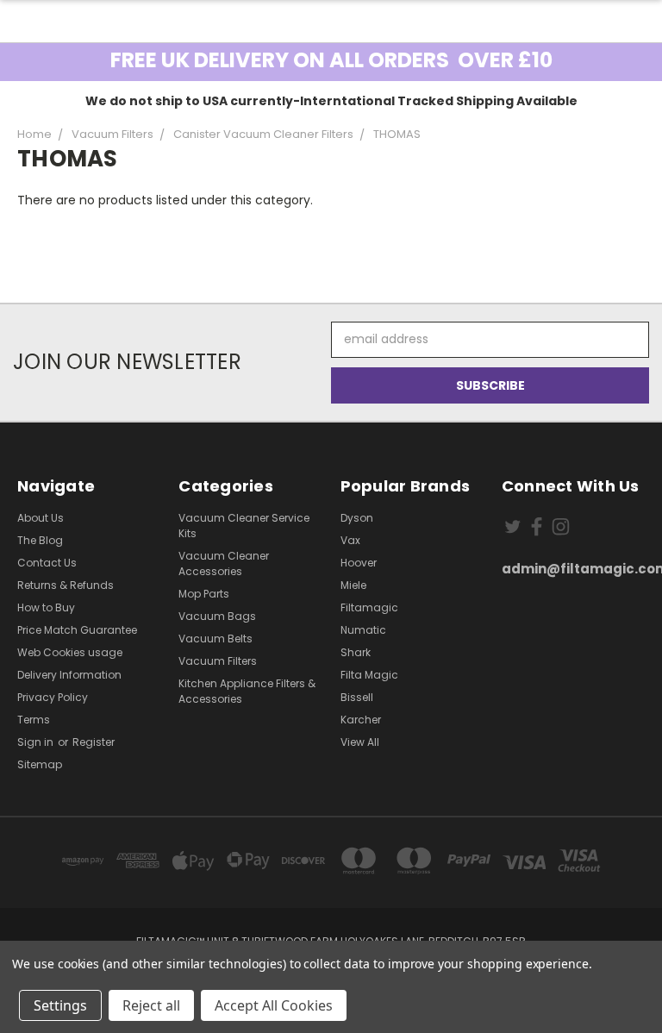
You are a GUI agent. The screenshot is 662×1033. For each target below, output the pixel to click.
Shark (355, 652)
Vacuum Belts (215, 638)
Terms (33, 719)
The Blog (40, 540)
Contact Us (47, 562)
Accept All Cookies (274, 1005)
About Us (40, 517)
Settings (60, 1005)
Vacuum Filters (217, 661)
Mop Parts (203, 593)
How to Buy (46, 607)
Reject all (151, 1005)
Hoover (358, 562)
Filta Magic (369, 674)
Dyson (356, 517)
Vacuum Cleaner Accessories (223, 563)
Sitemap (39, 764)
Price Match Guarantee (77, 630)
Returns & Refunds (65, 585)
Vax (350, 540)
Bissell (356, 697)
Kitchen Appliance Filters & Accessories (246, 691)
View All (359, 742)
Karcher (360, 719)
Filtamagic (369, 607)
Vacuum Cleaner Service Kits (243, 525)
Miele (353, 585)
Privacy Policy (52, 697)
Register (93, 742)
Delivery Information (69, 674)
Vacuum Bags (217, 616)
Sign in (36, 742)
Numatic (363, 630)
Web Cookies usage (69, 652)
